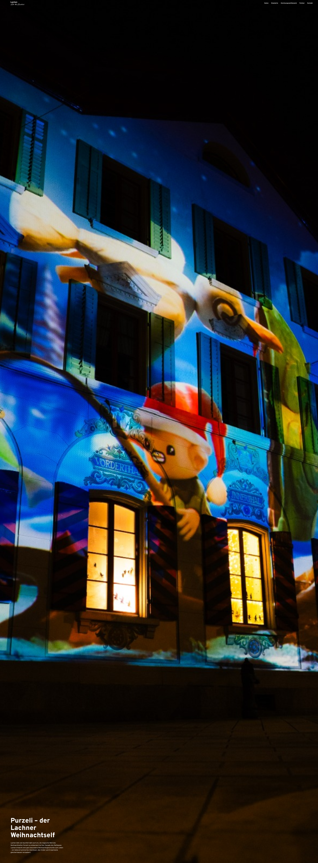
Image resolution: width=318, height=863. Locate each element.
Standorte (274, 3)
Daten (266, 3)
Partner (302, 3)
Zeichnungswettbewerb (289, 3)
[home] (18, 3)
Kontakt (310, 3)
